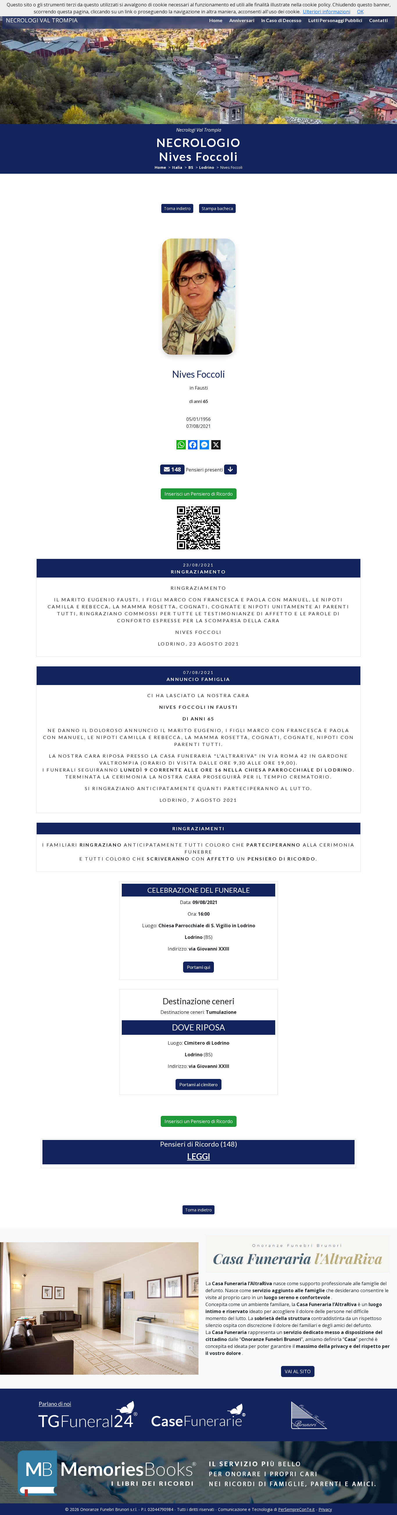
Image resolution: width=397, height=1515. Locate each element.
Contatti (378, 20)
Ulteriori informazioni (326, 11)
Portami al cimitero (198, 1084)
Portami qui (198, 967)
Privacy (325, 1509)
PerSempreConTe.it (296, 1509)
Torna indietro (177, 208)
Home (215, 20)
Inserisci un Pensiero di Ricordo (198, 494)
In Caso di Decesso (281, 20)
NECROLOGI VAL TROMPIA (42, 20)
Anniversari (241, 20)
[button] (198, 1156)
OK (360, 11)
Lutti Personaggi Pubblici (335, 20)
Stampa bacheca (217, 208)
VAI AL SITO (298, 1371)
